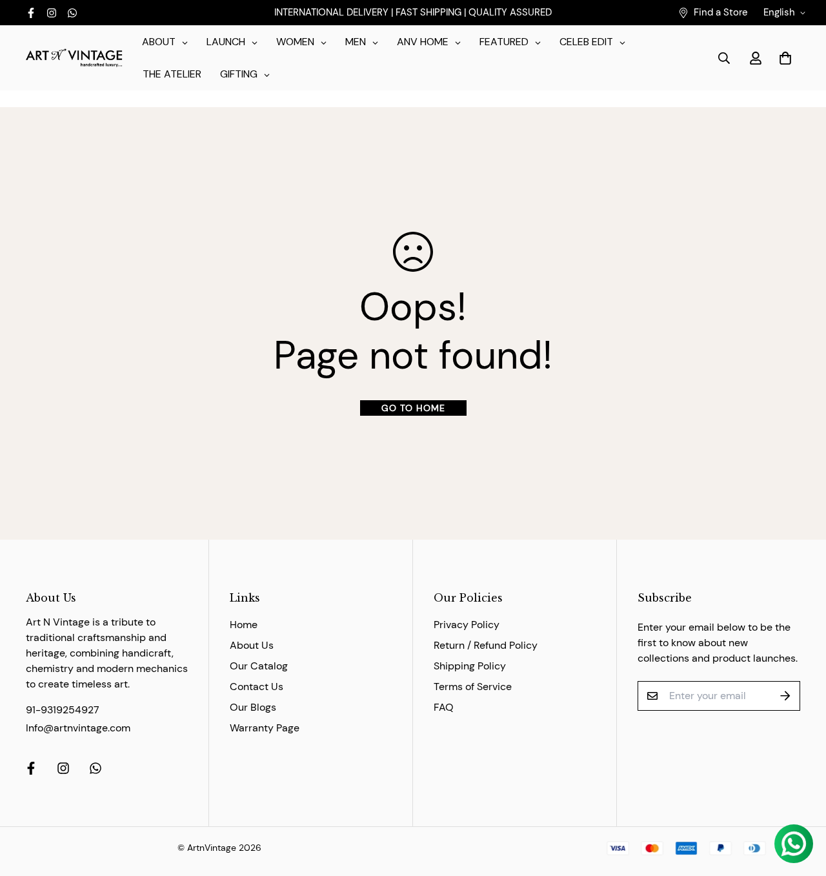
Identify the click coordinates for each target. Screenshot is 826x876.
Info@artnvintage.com (78, 728)
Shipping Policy (470, 666)
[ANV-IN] (74, 58)
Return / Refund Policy (486, 645)
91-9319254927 (62, 710)
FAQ (444, 707)
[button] (783, 58)
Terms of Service (473, 686)
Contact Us (256, 686)
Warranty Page (264, 728)
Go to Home (413, 408)
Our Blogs (253, 707)
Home (243, 624)
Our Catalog (259, 666)
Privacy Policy (466, 624)
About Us (252, 645)
